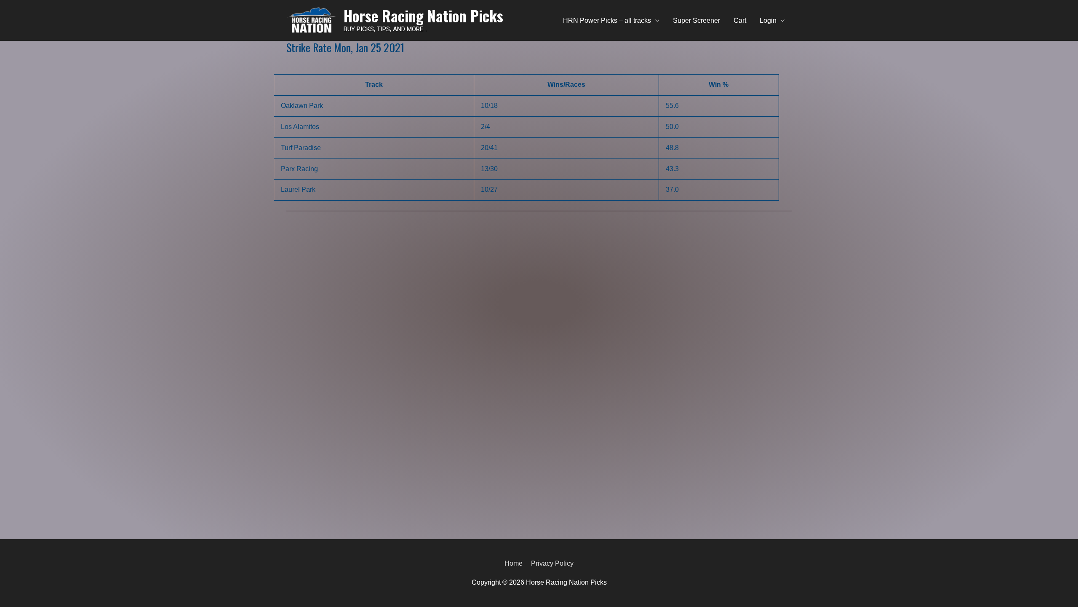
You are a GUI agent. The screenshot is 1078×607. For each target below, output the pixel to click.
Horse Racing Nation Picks (423, 16)
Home (513, 563)
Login (768, 20)
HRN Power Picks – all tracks (607, 20)
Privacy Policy (552, 563)
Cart (740, 20)
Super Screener (696, 20)
